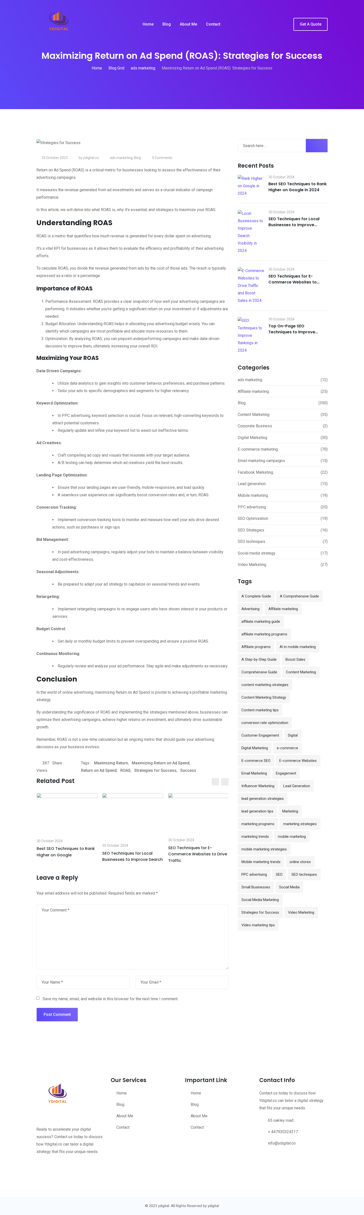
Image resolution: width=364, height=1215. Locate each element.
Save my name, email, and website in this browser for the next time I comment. (110, 999)
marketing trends (255, 836)
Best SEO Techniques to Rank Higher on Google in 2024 (297, 187)
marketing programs (257, 824)
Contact (213, 24)
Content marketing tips (260, 710)
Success (188, 770)
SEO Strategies (251, 530)
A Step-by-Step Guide (259, 659)
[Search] (286, 25)
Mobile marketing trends (261, 862)
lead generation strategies (262, 798)
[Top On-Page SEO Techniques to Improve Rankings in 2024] (251, 335)
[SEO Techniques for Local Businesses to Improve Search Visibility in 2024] (251, 232)
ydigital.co (91, 158)
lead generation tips (257, 811)
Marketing (290, 811)
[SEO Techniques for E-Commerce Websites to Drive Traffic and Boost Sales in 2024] (251, 285)
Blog (166, 24)
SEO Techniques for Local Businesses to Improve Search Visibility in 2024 (293, 225)
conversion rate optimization (264, 722)
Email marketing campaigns (261, 460)
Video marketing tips (258, 925)
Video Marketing (252, 564)
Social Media (289, 887)
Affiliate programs (256, 647)
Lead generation (252, 483)
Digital (293, 735)
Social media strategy (256, 553)
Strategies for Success (155, 770)
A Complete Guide (256, 596)
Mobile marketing (253, 495)
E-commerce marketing (258, 449)
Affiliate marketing (253, 391)
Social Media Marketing (260, 900)
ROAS (125, 770)
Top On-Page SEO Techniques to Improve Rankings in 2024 (291, 332)
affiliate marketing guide (260, 621)
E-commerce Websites (298, 760)
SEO (279, 874)
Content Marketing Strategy (263, 697)
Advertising (250, 609)
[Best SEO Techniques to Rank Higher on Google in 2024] (251, 186)
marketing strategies (300, 824)
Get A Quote (310, 24)
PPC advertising (252, 507)
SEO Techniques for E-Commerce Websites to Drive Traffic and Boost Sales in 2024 (298, 285)
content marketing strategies (264, 685)
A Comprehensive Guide (299, 596)
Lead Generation (296, 786)
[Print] (79, 770)
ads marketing (121, 158)
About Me (188, 24)
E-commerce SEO (255, 760)
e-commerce (287, 748)
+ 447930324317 (283, 1131)
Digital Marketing (252, 437)
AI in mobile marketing (298, 647)
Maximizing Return (111, 763)
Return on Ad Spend (99, 770)
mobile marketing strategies (264, 849)
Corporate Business (255, 426)
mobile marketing (292, 836)
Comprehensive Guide (259, 672)
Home (148, 24)
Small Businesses (255, 887)
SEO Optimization (253, 518)
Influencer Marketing (257, 786)
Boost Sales (295, 659)
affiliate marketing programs (264, 634)
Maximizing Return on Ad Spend (160, 763)
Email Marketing (254, 773)
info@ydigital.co (282, 1143)
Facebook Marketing (255, 472)
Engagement (286, 773)
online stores (300, 862)
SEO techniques (251, 541)
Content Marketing (253, 414)
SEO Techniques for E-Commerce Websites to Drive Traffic (197, 854)
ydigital (213, 1206)
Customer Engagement (260, 735)
